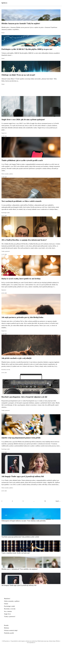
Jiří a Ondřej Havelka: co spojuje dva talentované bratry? (24, 240)
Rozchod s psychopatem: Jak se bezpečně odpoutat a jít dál (24, 397)
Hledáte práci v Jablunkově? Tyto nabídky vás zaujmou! (20, 569)
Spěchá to (4, 3)
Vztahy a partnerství (6, 251)
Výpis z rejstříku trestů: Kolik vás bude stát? (16, 553)
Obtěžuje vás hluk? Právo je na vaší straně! (18, 75)
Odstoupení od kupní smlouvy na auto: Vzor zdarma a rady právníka (24, 521)
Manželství (4, 290)
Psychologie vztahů (6, 212)
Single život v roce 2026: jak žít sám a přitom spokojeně (23, 119)
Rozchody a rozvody (6, 369)
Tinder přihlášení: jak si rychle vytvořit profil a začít (22, 160)
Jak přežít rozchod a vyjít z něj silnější (16, 358)
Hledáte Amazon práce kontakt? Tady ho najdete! (21, 23)
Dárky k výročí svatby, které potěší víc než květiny (21, 279)
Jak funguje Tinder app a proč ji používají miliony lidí (23, 476)
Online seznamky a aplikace (7, 173)
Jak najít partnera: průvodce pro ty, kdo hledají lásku (22, 317)
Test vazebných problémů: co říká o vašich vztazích (21, 201)
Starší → (58, 501)
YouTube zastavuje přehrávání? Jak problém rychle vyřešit (20, 537)
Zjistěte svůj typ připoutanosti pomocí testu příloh (21, 438)
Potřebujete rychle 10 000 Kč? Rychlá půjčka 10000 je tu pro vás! (27, 49)
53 (45, 501)
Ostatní (3, 32)
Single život (4, 133)
